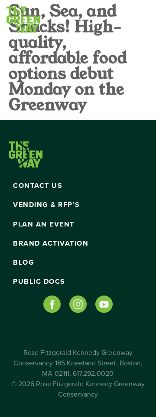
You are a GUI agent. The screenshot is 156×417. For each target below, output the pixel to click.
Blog (23, 262)
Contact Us (37, 185)
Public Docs (39, 281)
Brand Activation (50, 243)
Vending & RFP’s (46, 204)
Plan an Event (44, 224)
